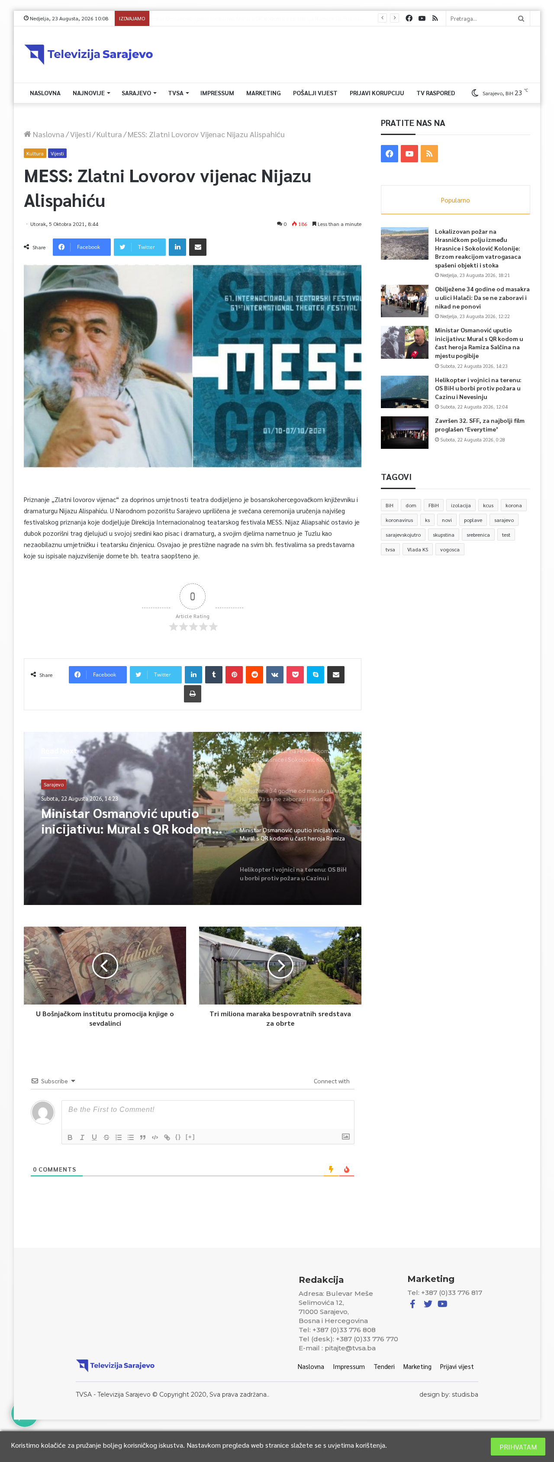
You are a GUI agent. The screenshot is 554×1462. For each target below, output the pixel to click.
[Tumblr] (213, 674)
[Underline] (94, 1137)
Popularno (455, 200)
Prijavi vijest (457, 1366)
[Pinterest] (234, 674)
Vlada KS (417, 549)
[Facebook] (409, 18)
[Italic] (82, 1137)
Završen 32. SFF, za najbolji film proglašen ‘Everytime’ (480, 424)
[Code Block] (155, 1137)
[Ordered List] (119, 1137)
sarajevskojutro (403, 534)
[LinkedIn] (177, 247)
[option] (192, 818)
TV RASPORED (435, 93)
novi (447, 519)
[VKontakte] (274, 674)
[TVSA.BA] (89, 54)
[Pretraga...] (521, 18)
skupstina (443, 534)
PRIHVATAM (518, 1446)
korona (514, 505)
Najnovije (89, 93)
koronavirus (399, 519)
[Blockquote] (143, 1137)
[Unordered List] (131, 1137)
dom (411, 505)
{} (178, 1137)
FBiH (433, 505)
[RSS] (434, 18)
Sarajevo (136, 93)
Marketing (263, 93)
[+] (190, 1137)
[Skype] (315, 674)
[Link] (167, 1137)
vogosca (450, 549)
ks (427, 519)
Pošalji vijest (315, 93)
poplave (473, 519)
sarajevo (504, 519)
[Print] (192, 693)
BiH (389, 505)
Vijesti (80, 134)
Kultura (109, 134)
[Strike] (106, 1137)
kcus (488, 505)
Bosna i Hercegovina (67, 784)
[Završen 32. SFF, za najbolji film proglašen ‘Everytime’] (404, 432)
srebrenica (478, 534)
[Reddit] (254, 674)
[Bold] (70, 1137)
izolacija (461, 505)
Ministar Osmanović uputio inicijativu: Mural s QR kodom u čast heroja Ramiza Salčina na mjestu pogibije (479, 342)
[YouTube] (422, 18)
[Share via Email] (197, 247)
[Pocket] (295, 674)
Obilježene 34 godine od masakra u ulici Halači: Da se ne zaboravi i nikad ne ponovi (482, 297)
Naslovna (45, 93)
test (506, 534)
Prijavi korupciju (377, 93)
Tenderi (384, 1366)
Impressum (217, 93)
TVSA (176, 93)
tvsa (390, 549)
